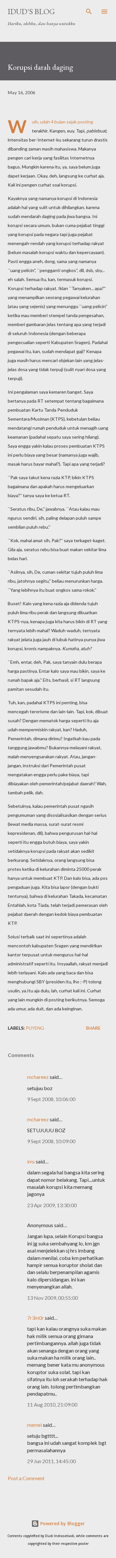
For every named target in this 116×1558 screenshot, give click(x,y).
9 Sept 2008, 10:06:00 (51, 1099)
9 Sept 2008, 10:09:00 (51, 1141)
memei (34, 1425)
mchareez (38, 1077)
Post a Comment (26, 1478)
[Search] (89, 11)
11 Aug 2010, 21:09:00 (52, 1404)
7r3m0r (35, 1318)
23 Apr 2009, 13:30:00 (52, 1205)
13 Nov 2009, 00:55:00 (52, 1298)
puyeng (35, 1028)
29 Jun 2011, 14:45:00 (51, 1461)
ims (31, 1161)
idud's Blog (31, 11)
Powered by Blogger (62, 1523)
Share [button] (93, 1028)
